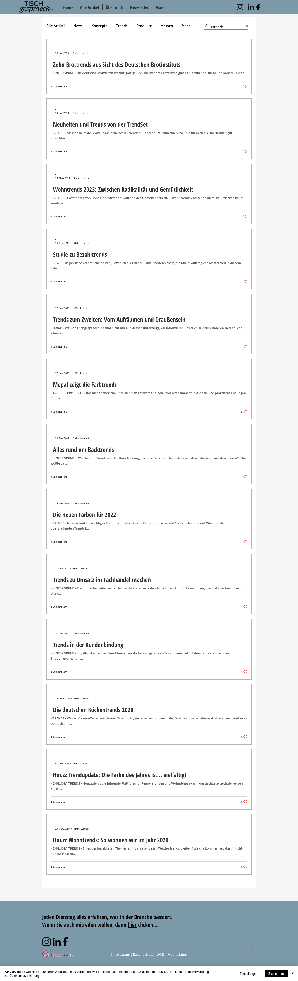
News (78, 25)
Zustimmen (276, 973)
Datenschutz (143, 954)
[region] (240, 7)
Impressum (121, 954)
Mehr (186, 25)
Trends (122, 25)
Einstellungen (249, 973)
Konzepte (99, 25)
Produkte (144, 25)
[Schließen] (292, 974)
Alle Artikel (55, 25)
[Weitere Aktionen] (242, 51)
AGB (160, 954)
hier (132, 925)
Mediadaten (177, 954)
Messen (167, 25)
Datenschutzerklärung (24, 975)
